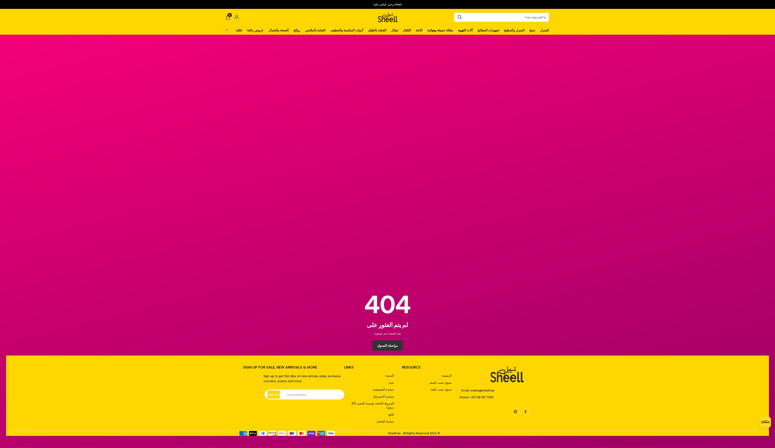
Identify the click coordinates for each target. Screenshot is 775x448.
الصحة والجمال (279, 30)
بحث (391, 383)
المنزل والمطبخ (514, 30)
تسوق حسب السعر (440, 383)
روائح (296, 30)
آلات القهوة (465, 30)
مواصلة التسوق (387, 345)
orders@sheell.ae (482, 390)
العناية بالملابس (315, 30)
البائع (391, 415)
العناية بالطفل (377, 30)
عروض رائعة (255, 30)
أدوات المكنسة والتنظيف (346, 30)
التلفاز (407, 30)
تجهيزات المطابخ (488, 30)
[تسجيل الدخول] (237, 17)
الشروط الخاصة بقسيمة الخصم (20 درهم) (373, 405)
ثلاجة (419, 30)
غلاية (239, 30)
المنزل (544, 30)
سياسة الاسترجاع (384, 397)
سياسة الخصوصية (383, 389)
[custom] (525, 412)
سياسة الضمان (385, 421)
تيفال (394, 30)
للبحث (459, 17)
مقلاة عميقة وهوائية (440, 30)
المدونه (389, 376)
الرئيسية (447, 376)
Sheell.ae (394, 433)
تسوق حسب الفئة (441, 389)
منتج (532, 30)
